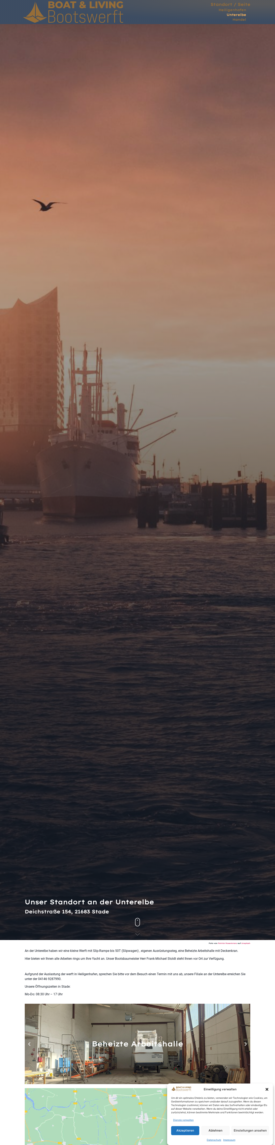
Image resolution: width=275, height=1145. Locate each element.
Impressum (229, 1139)
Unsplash (245, 943)
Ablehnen (215, 1131)
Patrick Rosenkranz (227, 943)
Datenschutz (214, 1139)
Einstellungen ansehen (250, 1131)
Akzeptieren (185, 1131)
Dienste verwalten (183, 1119)
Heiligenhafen (232, 10)
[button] (267, 1089)
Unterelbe (236, 15)
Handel (239, 19)
